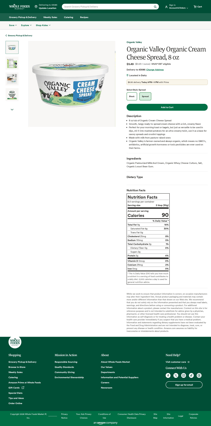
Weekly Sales (15, 372)
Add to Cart (167, 107)
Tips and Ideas (16, 398)
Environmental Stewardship (69, 377)
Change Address (155, 69)
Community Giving (65, 372)
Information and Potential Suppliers (119, 377)
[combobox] (105, 6)
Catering (13, 377)
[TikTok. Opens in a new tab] (191, 375)
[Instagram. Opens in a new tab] (183, 375)
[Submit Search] (155, 6)
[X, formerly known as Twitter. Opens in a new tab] (175, 375)
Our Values (106, 367)
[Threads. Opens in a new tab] (199, 375)
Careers (105, 382)
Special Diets (15, 392)
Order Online (15, 403)
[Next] (64, 84)
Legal (180, 416)
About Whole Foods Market (115, 361)
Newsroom (106, 387)
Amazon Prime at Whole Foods (24, 382)
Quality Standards (64, 367)
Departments (108, 372)
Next (12, 109)
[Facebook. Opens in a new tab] (168, 375)
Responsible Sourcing (66, 361)
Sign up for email (184, 384)
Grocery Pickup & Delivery (22, 361)
